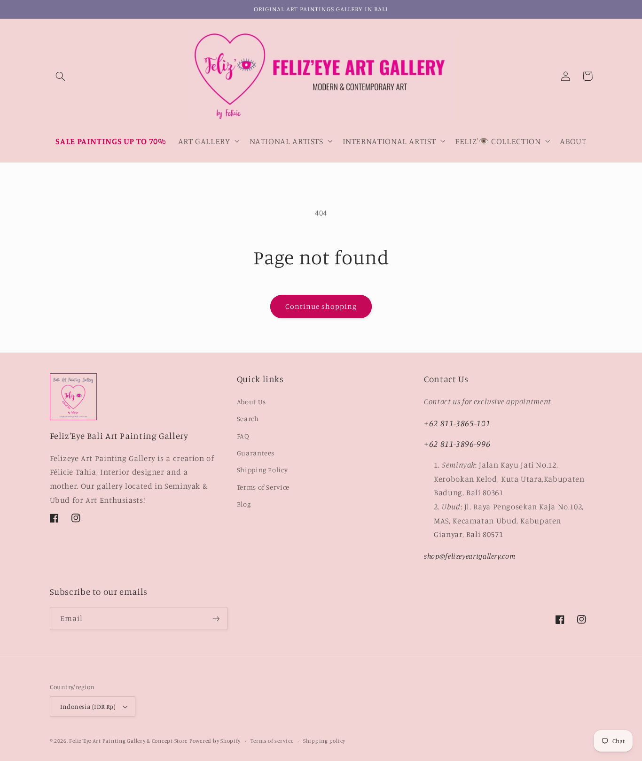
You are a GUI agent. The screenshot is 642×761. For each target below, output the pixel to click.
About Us (251, 402)
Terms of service (272, 741)
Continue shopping (321, 306)
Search (248, 419)
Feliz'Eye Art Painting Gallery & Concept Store (128, 741)
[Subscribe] (216, 618)
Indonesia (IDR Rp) (88, 706)
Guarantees (255, 453)
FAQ (243, 436)
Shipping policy (324, 741)
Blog (244, 504)
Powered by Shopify (215, 741)
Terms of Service (263, 487)
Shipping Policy (262, 470)
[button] (60, 76)
